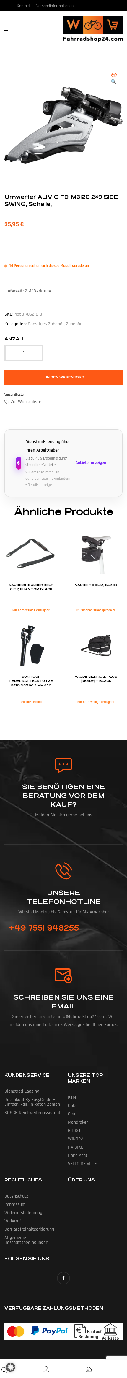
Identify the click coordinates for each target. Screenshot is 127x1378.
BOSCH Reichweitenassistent (32, 1113)
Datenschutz (16, 1196)
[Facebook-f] (63, 1278)
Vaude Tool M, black (96, 585)
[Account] (46, 1369)
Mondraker (78, 1122)
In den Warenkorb (65, 377)
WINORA (76, 1139)
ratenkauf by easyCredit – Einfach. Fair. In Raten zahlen (32, 1102)
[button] (114, 79)
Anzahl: (16, 338)
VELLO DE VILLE (82, 1164)
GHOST (74, 1130)
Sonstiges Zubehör (46, 324)
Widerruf (12, 1221)
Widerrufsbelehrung (23, 1213)
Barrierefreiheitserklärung (29, 1229)
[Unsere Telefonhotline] (63, 870)
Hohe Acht (77, 1155)
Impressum (14, 1204)
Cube (73, 1106)
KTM (72, 1097)
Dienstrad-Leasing (21, 1091)
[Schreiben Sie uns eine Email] (63, 975)
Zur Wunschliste (26, 402)
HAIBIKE (75, 1147)
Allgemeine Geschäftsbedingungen (26, 1240)
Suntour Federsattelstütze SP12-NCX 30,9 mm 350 (31, 681)
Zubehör (74, 324)
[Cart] (89, 1369)
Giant (73, 1114)
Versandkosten (14, 394)
